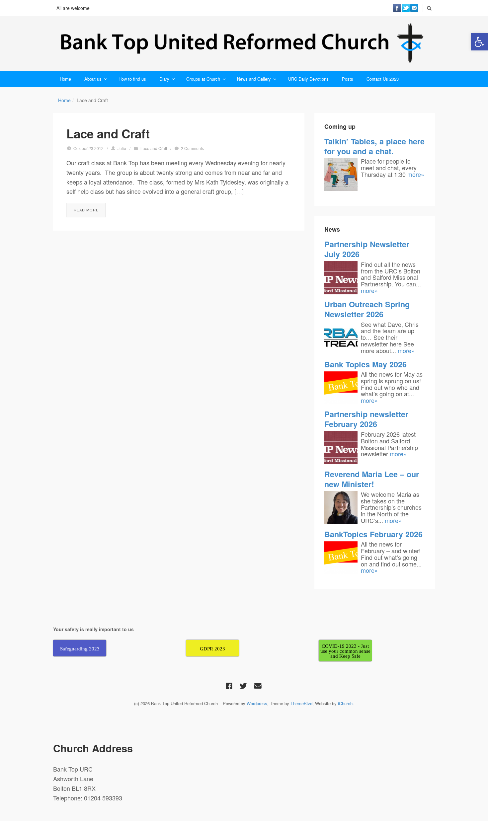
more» (415, 174)
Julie (122, 148)
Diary (164, 79)
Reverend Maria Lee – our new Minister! (371, 479)
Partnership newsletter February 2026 (366, 419)
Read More (86, 209)
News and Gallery (254, 79)
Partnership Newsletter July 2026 (366, 249)
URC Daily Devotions (308, 79)
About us (93, 79)
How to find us (132, 79)
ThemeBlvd (301, 703)
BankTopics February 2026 (373, 534)
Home (65, 79)
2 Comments (192, 148)
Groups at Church (203, 79)
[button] (479, 41)
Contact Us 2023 (382, 79)
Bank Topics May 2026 (365, 364)
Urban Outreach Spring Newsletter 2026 (367, 309)
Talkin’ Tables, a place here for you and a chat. (374, 146)
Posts (347, 79)
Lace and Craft (108, 133)
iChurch (345, 703)
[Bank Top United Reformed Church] (244, 43)
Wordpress (257, 703)
